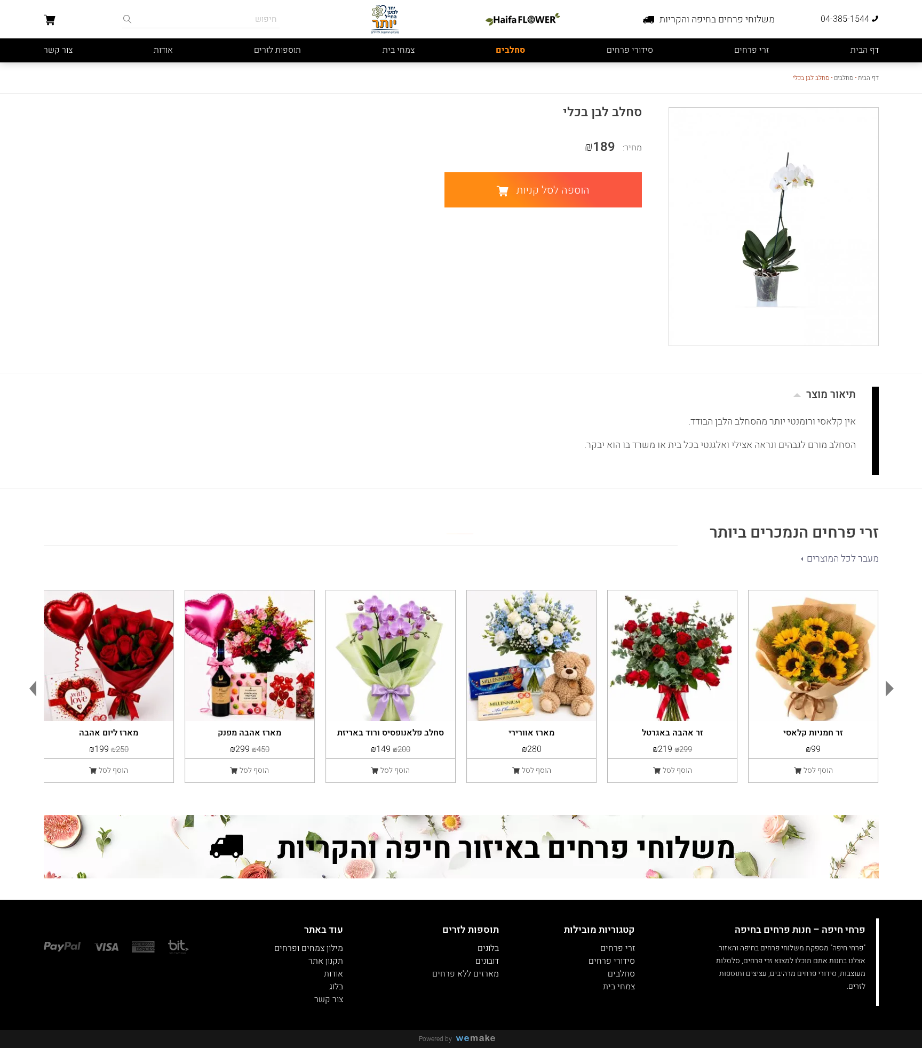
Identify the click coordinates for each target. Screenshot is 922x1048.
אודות (163, 50)
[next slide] (892, 688)
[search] (127, 19)
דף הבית (865, 50)
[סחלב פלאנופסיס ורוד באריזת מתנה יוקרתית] (390, 655)
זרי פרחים (751, 50)
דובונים (487, 961)
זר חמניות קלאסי (813, 731)
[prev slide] (30, 688)
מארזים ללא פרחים (465, 973)
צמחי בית (399, 50)
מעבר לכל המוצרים (843, 558)
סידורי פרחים (630, 50)
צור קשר (58, 50)
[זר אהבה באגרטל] (672, 655)
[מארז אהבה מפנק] (249, 655)
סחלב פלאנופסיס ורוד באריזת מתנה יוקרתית (390, 731)
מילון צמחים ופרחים (308, 948)
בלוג (336, 986)
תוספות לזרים (277, 50)
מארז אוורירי (531, 731)
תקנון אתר (325, 961)
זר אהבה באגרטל (672, 731)
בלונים (488, 948)
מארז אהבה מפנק (249, 731)
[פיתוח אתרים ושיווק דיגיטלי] (480, 1039)
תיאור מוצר (831, 394)
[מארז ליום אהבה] (108, 655)
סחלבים (510, 50)
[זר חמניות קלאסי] (813, 655)
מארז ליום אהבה (108, 731)
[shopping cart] (49, 21)
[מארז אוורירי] (531, 655)
